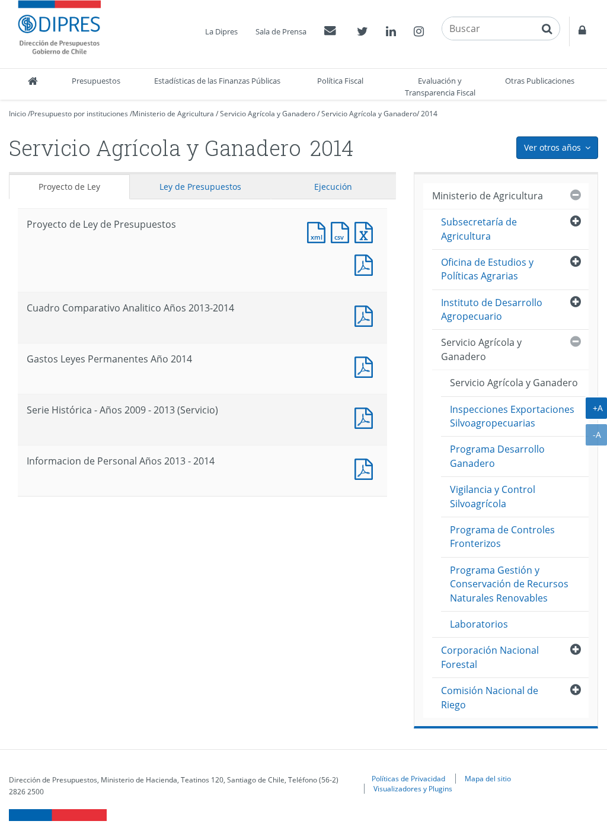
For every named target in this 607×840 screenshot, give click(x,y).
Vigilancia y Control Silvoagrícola (492, 496)
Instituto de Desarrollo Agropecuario (491, 309)
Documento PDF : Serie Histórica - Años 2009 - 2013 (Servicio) (366, 416)
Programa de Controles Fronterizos (502, 536)
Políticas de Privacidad (408, 778)
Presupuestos (96, 80)
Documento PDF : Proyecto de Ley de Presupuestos (366, 263)
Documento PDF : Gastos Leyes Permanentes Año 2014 (366, 365)
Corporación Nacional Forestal (490, 657)
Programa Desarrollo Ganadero (497, 456)
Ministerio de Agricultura (173, 114)
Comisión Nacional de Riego (489, 697)
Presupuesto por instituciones (79, 114)
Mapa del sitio (488, 778)
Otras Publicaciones (539, 80)
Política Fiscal (340, 80)
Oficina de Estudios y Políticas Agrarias (487, 269)
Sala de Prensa (280, 31)
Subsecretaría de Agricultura (479, 228)
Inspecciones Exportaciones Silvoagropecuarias (512, 416)
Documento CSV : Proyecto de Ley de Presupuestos (342, 231)
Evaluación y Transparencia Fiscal (440, 86)
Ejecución (333, 186)
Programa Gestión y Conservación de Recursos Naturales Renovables (509, 584)
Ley (200, 186)
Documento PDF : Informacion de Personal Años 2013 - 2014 (366, 467)
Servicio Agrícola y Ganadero (267, 114)
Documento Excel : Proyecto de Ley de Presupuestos (366, 231)
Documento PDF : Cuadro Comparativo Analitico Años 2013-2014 (366, 314)
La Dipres (221, 31)
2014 (429, 114)
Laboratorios (479, 624)
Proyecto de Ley (69, 186)
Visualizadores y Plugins (412, 788)
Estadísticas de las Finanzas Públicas (217, 80)
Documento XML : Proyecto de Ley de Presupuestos (319, 231)
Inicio (17, 114)
